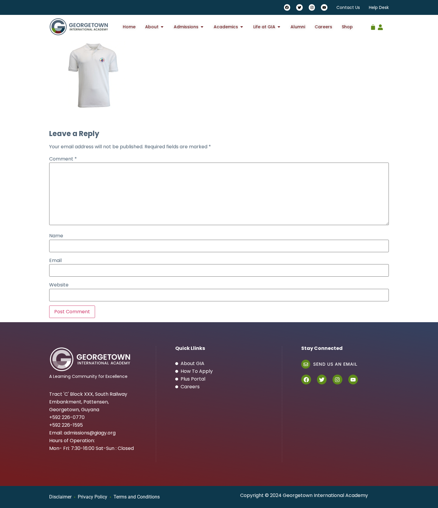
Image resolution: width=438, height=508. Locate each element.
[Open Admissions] (202, 27)
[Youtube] (324, 7)
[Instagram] (312, 7)
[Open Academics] (242, 27)
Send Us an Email (335, 364)
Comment (63, 159)
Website (59, 285)
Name (56, 235)
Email (55, 260)
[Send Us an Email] (305, 364)
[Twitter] (299, 7)
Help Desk (379, 7)
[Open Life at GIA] (279, 27)
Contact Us (348, 7)
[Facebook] (287, 7)
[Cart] (373, 25)
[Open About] (162, 27)
